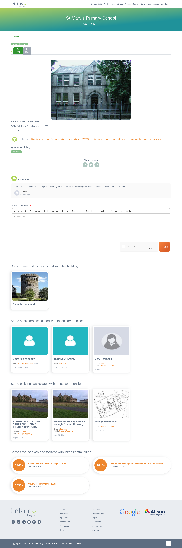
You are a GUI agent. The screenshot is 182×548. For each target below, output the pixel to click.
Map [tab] (27, 52)
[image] (130, 210)
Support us (97, 526)
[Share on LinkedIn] (96, 164)
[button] (67, 210)
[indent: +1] (57, 210)
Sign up (95, 530)
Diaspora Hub (98, 513)
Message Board (131, 4)
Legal (94, 518)
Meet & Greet (117, 4)
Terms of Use (97, 522)
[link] (126, 210)
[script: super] (48, 210)
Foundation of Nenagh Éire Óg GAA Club (47, 464)
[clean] (121, 210)
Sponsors (64, 518)
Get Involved (145, 4)
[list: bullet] (39, 210)
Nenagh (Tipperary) (19, 44)
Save (165, 247)
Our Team (64, 513)
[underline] (21, 210)
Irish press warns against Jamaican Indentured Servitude (136, 464)
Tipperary (104, 363)
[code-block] (30, 210)
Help (62, 530)
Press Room (65, 522)
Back (16, 36)
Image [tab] (18, 52)
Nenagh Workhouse (106, 421)
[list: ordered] (36, 210)
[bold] (14, 210)
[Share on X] (91, 164)
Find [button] (106, 4)
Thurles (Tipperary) (42, 359)
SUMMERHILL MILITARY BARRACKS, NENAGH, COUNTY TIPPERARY (26, 424)
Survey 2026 (96, 4)
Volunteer (96, 509)
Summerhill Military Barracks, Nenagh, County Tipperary (70, 423)
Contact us (64, 526)
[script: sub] (44, 210)
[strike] (25, 210)
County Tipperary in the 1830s (42, 484)
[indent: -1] (53, 210)
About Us (64, 509)
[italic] (18, 210)
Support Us (158, 4)
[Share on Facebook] (85, 164)
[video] (133, 210)
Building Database (91, 24)
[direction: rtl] (62, 210)
